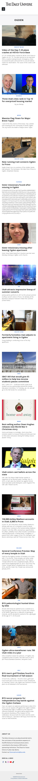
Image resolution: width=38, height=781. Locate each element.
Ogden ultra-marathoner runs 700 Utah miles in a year (18, 651)
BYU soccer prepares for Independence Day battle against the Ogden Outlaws (18, 700)
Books (19, 421)
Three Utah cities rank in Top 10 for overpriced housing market (17, 100)
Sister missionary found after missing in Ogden (16, 186)
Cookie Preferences (22, 778)
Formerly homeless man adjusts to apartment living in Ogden (19, 336)
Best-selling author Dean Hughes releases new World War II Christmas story (18, 427)
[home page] (19, 5)
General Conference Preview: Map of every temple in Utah (18, 552)
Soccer (19, 695)
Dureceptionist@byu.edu (17, 752)
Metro (19, 115)
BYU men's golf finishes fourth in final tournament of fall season (18, 674)
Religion (19, 548)
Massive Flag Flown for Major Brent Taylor (16, 119)
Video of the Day (19, 47)
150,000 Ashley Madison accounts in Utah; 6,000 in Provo (18, 520)
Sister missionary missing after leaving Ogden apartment (17, 249)
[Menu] (3, 9)
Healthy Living (19, 158)
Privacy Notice (14, 778)
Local (19, 373)
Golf (19, 670)
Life (19, 600)
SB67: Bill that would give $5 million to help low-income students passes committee (15, 379)
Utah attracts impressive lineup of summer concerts (18, 290)
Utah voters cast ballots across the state (19, 473)
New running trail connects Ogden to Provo (19, 163)
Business (19, 95)
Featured (19, 181)
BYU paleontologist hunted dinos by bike (18, 604)
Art (19, 286)
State (19, 244)
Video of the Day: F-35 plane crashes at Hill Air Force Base (16, 51)
